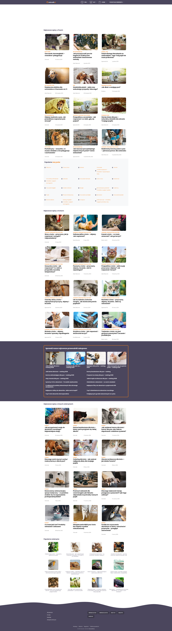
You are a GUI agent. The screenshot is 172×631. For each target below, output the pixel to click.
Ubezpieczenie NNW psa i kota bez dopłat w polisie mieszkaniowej (84, 527)
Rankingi (49, 617)
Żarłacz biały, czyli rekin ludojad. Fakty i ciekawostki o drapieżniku (118, 572)
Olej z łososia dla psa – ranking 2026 (57, 378)
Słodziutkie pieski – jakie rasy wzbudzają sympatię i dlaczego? (85, 88)
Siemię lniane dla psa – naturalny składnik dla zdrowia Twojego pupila (113, 119)
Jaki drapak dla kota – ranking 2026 (53, 366)
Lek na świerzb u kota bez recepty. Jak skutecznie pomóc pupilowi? (85, 302)
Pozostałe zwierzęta (116, 2)
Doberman (116, 179)
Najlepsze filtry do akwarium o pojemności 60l (101, 385)
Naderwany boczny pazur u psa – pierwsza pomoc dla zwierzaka (113, 150)
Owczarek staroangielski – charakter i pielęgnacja (55, 55)
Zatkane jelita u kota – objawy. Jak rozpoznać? (84, 235)
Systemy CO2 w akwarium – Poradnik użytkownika (62, 382)
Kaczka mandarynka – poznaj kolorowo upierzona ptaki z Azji (119, 554)
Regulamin (86, 626)
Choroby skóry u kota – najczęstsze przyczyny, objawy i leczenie (57, 302)
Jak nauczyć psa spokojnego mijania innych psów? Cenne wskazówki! (84, 151)
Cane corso (100, 179)
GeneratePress (92, 628)
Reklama (81, 626)
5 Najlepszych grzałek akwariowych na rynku (101, 394)
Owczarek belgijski (50, 188)
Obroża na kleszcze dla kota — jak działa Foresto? (112, 460)
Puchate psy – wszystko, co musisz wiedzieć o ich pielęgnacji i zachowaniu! (57, 151)
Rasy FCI (113, 612)
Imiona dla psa (92, 612)
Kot (94, 2)
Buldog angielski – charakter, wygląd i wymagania (68, 202)
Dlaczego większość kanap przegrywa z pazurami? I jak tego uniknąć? (113, 493)
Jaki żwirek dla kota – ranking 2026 (57, 371)
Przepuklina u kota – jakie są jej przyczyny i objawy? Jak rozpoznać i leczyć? (113, 268)
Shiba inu (48, 167)
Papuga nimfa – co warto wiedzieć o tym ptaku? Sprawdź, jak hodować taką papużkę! (96, 591)
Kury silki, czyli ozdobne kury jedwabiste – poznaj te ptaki (75, 590)
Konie (103, 2)
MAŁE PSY (121, 612)
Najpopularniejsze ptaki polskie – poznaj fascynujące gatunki (53, 572)
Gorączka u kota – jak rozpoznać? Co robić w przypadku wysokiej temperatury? (53, 269)
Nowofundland (50, 200)
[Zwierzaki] (51, 2)
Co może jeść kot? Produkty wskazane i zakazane (55, 526)
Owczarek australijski (85, 195)
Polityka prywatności (94, 626)
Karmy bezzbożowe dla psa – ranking (99, 371)
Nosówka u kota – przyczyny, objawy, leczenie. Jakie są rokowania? (112, 302)
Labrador (65, 179)
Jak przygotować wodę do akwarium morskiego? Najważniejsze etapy (55, 429)
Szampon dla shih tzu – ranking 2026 (73, 366)
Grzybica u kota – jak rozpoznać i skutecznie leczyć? (85, 332)
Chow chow (66, 167)
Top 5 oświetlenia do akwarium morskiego (100, 390)
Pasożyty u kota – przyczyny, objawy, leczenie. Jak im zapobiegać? (84, 268)
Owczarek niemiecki (85, 179)
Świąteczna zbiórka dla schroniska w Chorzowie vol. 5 (56, 88)
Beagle (81, 188)
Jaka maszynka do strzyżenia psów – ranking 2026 (116, 366)
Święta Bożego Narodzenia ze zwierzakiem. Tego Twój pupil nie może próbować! (113, 55)
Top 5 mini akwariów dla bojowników (57, 394)
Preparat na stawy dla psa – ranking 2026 (100, 375)
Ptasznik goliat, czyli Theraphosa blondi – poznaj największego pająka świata (53, 591)
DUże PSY (91, 616)
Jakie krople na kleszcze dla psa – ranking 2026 (102, 378)
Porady (48, 615)
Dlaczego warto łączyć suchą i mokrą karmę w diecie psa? (56, 460)
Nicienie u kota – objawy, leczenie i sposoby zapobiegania (57, 332)
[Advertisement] (86, 15)
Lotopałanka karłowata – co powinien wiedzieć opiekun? (96, 554)
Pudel (47, 195)
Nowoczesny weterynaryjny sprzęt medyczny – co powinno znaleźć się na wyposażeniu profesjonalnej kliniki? (56, 494)
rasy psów (56, 162)
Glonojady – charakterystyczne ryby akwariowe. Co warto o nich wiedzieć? (118, 591)
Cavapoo (82, 200)
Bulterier (82, 167)
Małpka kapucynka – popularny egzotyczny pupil (53, 554)
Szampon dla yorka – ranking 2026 (96, 366)
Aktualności (50, 612)
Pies (85, 2)
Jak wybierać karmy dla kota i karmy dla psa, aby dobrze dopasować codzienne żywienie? (113, 429)
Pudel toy (116, 188)
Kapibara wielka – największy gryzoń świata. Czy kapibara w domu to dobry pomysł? (75, 573)
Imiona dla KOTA (104, 612)
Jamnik (115, 167)
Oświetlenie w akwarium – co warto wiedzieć (101, 382)
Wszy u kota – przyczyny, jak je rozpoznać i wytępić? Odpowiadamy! (56, 236)
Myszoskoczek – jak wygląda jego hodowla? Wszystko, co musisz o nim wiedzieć (75, 555)
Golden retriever (67, 188)
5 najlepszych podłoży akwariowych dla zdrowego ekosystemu (62, 386)
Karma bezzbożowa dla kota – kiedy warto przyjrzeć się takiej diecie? (84, 429)
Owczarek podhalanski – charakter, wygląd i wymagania (52, 181)
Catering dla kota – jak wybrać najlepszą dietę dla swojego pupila (84, 461)
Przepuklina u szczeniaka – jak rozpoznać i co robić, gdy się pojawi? (84, 119)
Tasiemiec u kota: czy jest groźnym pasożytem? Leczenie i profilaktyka (113, 333)
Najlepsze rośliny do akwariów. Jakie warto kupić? (61, 390)
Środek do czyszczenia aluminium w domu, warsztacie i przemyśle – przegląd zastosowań (113, 527)
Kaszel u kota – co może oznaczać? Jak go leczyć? (111, 235)
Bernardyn (99, 195)
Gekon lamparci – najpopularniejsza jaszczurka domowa (96, 572)
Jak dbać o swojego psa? (110, 87)
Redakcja (75, 626)
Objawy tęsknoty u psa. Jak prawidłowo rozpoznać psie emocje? (55, 119)
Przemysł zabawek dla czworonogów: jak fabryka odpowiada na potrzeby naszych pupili (85, 494)
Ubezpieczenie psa (51, 619)
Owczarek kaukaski (118, 195)
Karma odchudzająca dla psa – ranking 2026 (60, 375)
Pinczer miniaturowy (68, 195)
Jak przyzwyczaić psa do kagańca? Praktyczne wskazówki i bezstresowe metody (82, 56)
